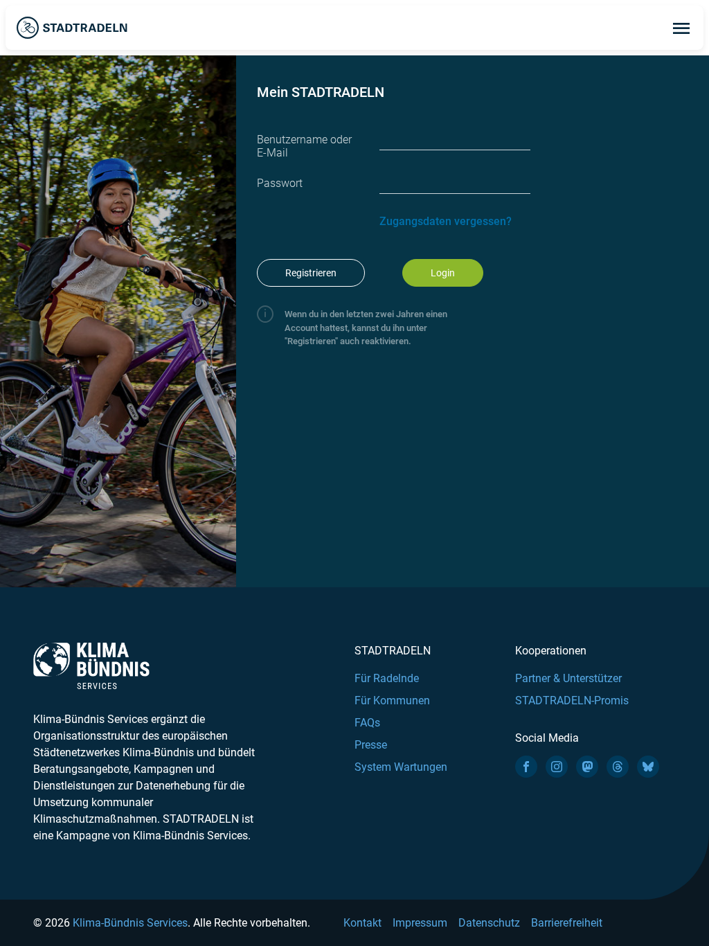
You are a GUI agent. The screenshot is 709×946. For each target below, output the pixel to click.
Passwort (280, 183)
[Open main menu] (681, 28)
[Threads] (618, 767)
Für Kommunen (392, 700)
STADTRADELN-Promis (572, 700)
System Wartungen (400, 767)
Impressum (420, 922)
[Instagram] (557, 767)
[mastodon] (587, 767)
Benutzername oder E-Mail (304, 146)
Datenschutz (489, 922)
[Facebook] (526, 767)
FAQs (367, 722)
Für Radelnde (386, 678)
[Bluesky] (648, 767)
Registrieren (310, 272)
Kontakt (362, 922)
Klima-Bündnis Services (130, 922)
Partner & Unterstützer (568, 678)
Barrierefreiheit (566, 922)
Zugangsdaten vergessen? (445, 221)
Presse (370, 744)
